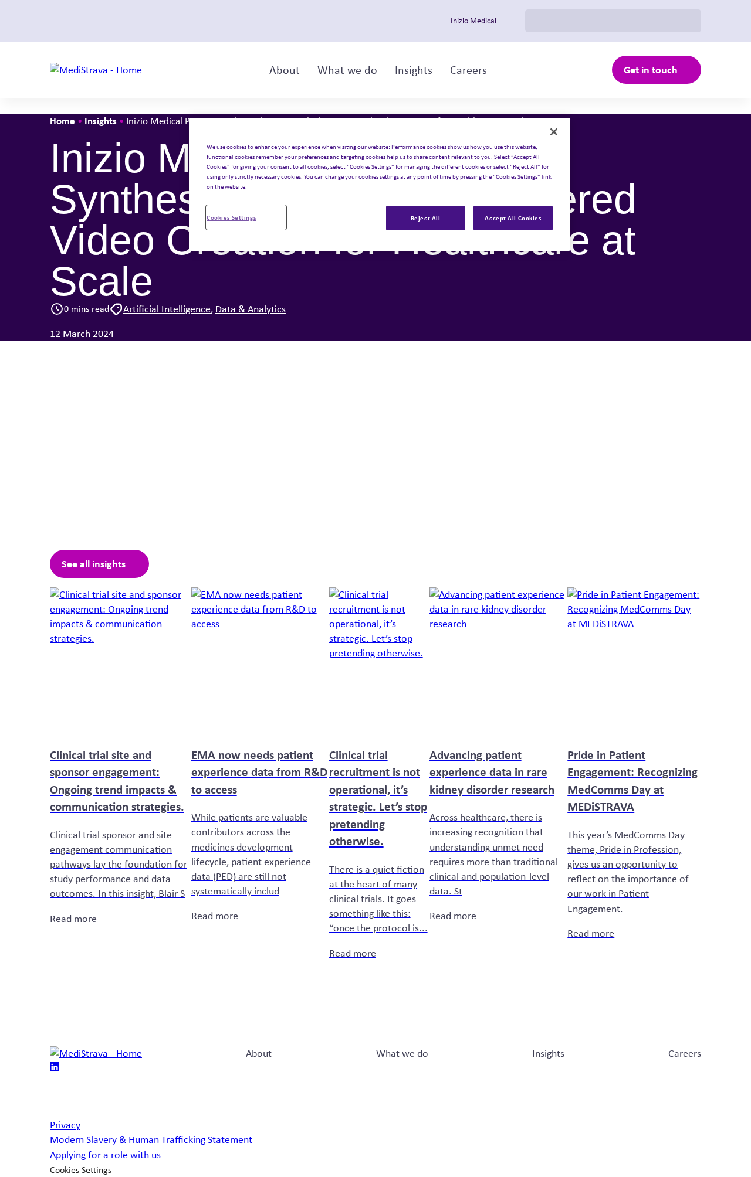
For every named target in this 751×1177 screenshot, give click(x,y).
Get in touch (651, 69)
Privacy (65, 1125)
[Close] (554, 132)
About (284, 70)
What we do (347, 70)
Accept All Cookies (513, 217)
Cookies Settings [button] (80, 1170)
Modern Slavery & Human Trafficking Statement (151, 1139)
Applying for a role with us (105, 1155)
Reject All (426, 217)
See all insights (94, 563)
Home (62, 120)
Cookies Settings (231, 217)
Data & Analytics (250, 309)
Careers (468, 70)
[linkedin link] (54, 1068)
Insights (413, 70)
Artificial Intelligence (167, 309)
